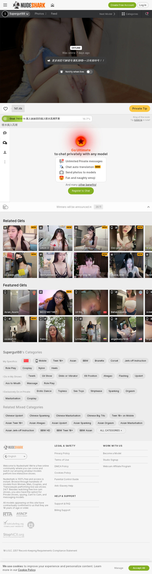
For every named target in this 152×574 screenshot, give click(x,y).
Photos (41, 13)
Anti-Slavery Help (63, 485)
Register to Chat (81, 190)
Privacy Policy (62, 453)
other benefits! (87, 184)
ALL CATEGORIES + (111, 430)
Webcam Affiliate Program (117, 466)
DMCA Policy (61, 466)
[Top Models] (52, 5)
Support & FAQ (62, 503)
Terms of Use (61, 460)
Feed (54, 13)
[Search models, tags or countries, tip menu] (147, 14)
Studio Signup (110, 460)
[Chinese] (26, 361)
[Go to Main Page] (28, 5)
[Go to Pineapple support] (31, 525)
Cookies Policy (62, 473)
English (12, 456)
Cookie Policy (26, 569)
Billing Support (62, 510)
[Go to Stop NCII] (14, 535)
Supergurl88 (12, 352)
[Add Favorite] (5, 108)
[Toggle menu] (5, 5)
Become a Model (112, 453)
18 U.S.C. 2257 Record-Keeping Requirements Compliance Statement (40, 550)
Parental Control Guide (66, 479)
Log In (142, 5)
